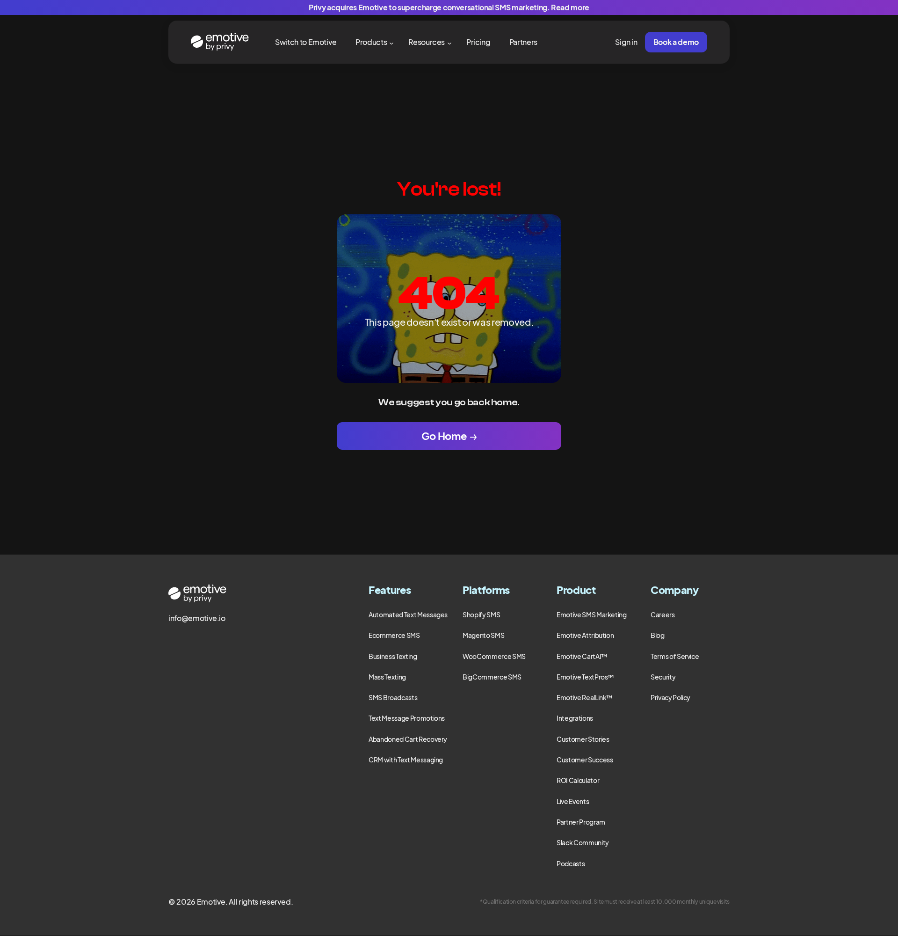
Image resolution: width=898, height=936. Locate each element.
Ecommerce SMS (394, 635)
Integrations (575, 718)
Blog (658, 635)
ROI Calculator (578, 780)
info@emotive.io (196, 618)
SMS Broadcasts (393, 697)
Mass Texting (387, 677)
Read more (570, 7)
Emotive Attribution (585, 635)
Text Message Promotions (407, 718)
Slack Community (583, 842)
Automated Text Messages (408, 614)
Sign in (626, 42)
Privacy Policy (670, 697)
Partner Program (581, 822)
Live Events (573, 801)
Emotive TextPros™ (585, 677)
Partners (523, 42)
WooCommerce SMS (494, 656)
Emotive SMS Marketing (592, 614)
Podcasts (571, 863)
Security (663, 677)
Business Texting (393, 656)
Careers (663, 614)
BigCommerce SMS (492, 677)
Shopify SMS (481, 614)
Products (371, 42)
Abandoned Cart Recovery (408, 739)
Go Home (444, 435)
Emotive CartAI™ (582, 656)
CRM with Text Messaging (406, 759)
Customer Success (585, 759)
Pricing (478, 42)
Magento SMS (483, 635)
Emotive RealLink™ (585, 697)
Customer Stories (583, 739)
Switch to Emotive (306, 42)
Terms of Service (675, 656)
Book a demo (676, 42)
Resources (426, 42)
